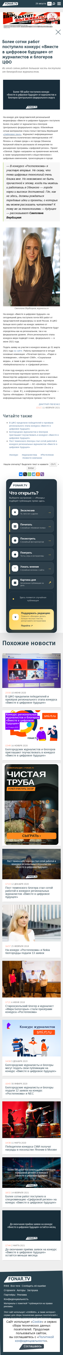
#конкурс (13, 454)
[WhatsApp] (29, 474)
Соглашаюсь (33, 1346)
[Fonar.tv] (10, 3)
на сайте (18, 350)
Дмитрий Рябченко (49, 404)
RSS (6, 1285)
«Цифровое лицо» (12, 134)
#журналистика (29, 454)
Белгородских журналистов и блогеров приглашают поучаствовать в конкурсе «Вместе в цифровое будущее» (34, 435)
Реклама (22, 1294)
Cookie (37, 1322)
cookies (31, 1312)
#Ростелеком (47, 454)
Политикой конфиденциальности (34, 1339)
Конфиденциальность (16, 1299)
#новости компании (32, 458)
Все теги (15, 1285)
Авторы (21, 1290)
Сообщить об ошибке (34, 1285)
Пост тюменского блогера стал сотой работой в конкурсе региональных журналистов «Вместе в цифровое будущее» (33, 444)
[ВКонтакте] (21, 474)
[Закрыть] (58, 32)
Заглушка (32, 1290)
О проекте (9, 1290)
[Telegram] (33, 474)
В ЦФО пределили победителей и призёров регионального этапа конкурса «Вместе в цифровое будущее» (31, 425)
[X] (25, 474)
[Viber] (42, 474)
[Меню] (59, 4)
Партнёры (9, 1294)
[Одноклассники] (38, 474)
